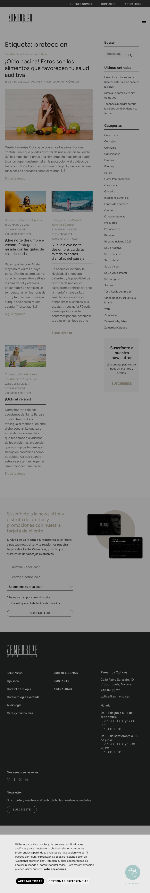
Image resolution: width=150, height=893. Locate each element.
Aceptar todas (30, 881)
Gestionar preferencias (68, 881)
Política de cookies (54, 869)
